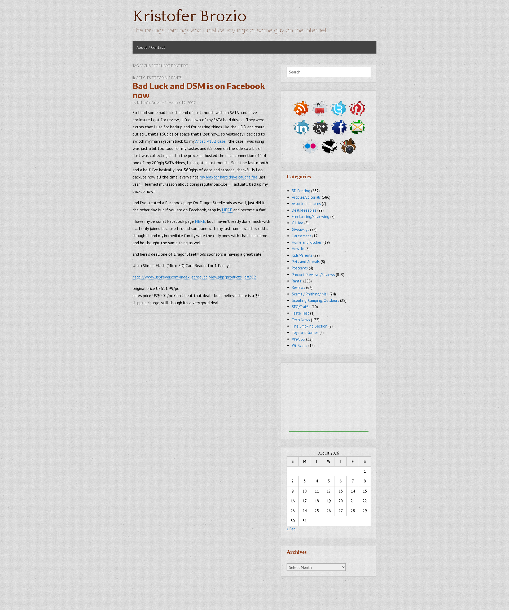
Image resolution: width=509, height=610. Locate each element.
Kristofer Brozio (190, 16)
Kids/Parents (302, 255)
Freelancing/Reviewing (310, 216)
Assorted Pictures (306, 203)
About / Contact (151, 47)
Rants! (177, 78)
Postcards (300, 268)
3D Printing (301, 190)
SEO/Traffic (301, 306)
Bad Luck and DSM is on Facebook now (199, 90)
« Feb (291, 528)
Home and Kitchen (307, 242)
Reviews (298, 287)
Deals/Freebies (304, 210)
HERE (227, 209)
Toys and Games (305, 332)
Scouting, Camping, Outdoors (315, 300)
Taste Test (300, 313)
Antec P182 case (210, 141)
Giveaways (300, 229)
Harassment (301, 235)
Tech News (301, 319)
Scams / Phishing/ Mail (310, 294)
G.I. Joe (297, 222)
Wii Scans (299, 345)
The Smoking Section (309, 326)
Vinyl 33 (298, 339)
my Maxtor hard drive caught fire (228, 177)
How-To (298, 248)
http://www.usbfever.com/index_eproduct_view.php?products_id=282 (194, 277)
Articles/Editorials (153, 78)
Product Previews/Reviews (313, 274)
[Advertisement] (328, 398)
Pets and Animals (306, 261)
